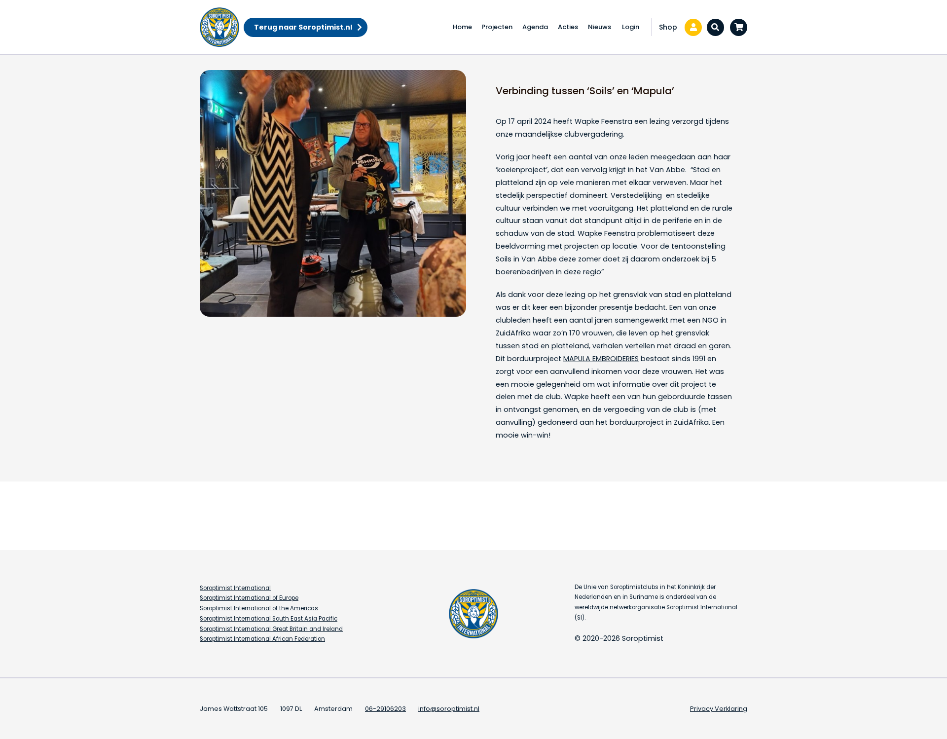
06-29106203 (385, 708)
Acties (568, 27)
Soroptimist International (235, 588)
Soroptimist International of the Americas (259, 608)
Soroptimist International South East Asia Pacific (268, 619)
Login (630, 27)
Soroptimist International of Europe (249, 598)
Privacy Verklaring (718, 708)
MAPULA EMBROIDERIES (601, 359)
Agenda (535, 27)
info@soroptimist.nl (448, 708)
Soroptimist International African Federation (262, 639)
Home (462, 27)
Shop (668, 27)
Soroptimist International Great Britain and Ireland (271, 629)
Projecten (496, 27)
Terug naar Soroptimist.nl (303, 27)
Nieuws (599, 27)
